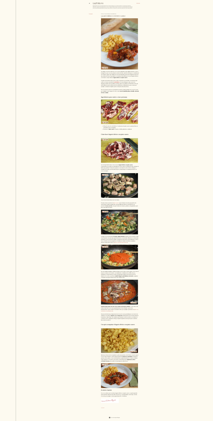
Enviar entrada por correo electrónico (110, 13)
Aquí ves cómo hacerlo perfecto (120, 242)
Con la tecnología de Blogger (115, 417)
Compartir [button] (91, 13)
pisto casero (116, 202)
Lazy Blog (98, 3)
